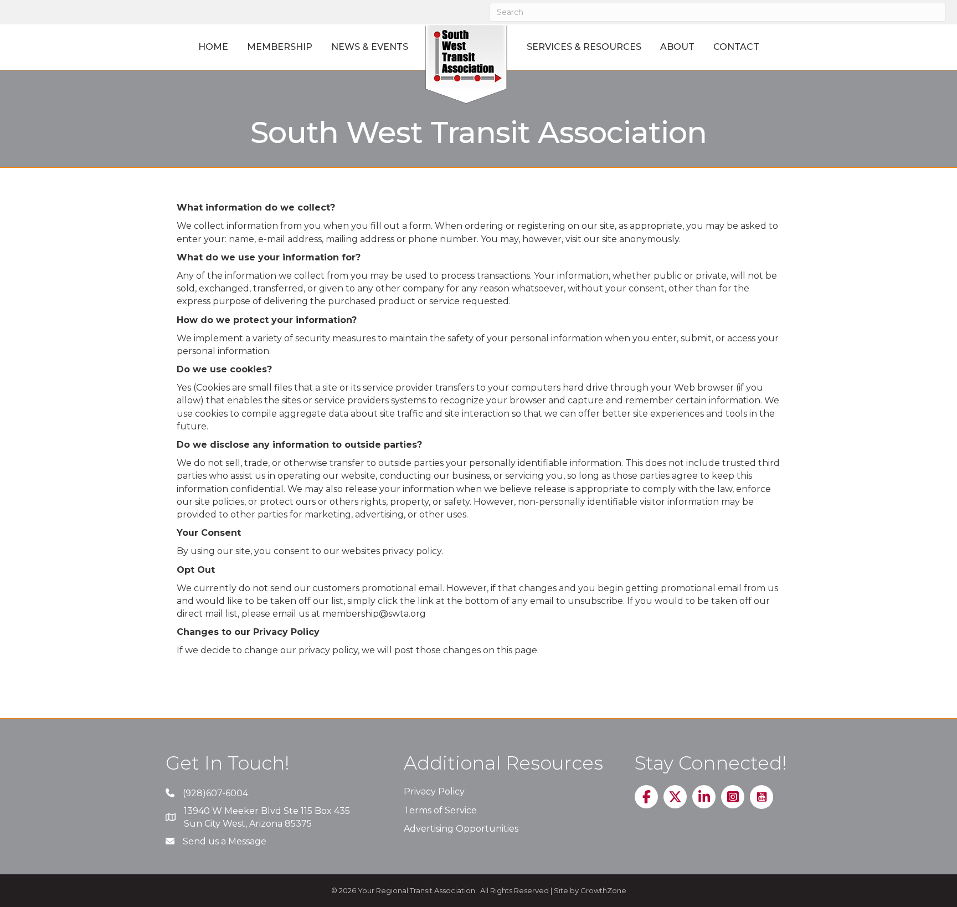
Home (213, 47)
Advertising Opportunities (461, 828)
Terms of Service (440, 810)
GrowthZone (603, 890)
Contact (736, 47)
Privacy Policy (434, 791)
